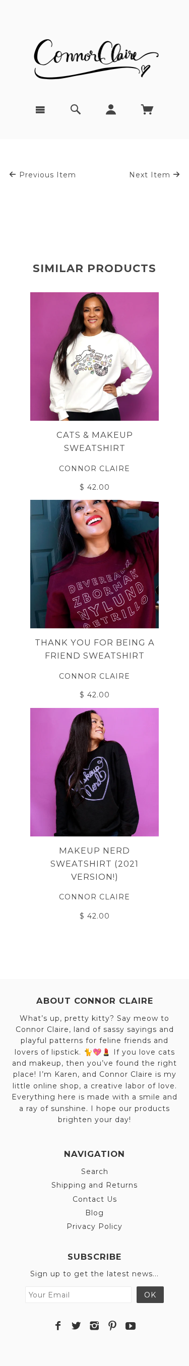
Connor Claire (94, 468)
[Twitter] (76, 1326)
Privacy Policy (94, 1226)
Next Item (151, 174)
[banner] (95, 55)
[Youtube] (130, 1326)
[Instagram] (94, 1326)
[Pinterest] (112, 1326)
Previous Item (46, 174)
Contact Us (95, 1199)
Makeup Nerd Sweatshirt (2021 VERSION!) (94, 863)
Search (94, 1171)
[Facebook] (58, 1326)
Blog (94, 1212)
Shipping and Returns (94, 1185)
